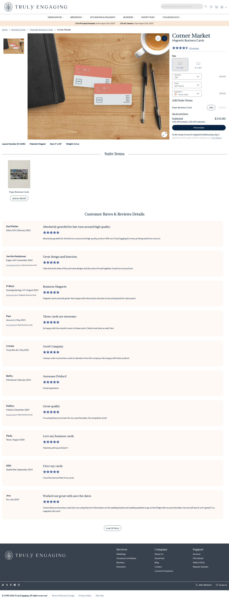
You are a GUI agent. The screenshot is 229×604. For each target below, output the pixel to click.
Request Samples (200, 566)
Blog (157, 562)
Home (5, 29)
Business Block (11, 325)
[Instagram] (20, 585)
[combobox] (184, 6)
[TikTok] (4, 585)
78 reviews (194, 48)
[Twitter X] (8, 585)
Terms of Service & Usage (63, 595)
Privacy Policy (85, 595)
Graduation (55, 17)
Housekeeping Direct (13, 265)
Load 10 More (112, 528)
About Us (159, 554)
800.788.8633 (205, 585)
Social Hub (159, 558)
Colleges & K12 (171, 17)
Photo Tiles (147, 17)
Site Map (100, 595)
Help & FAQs (199, 562)
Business (128, 17)
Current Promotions (164, 571)
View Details (216, 137)
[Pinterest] (16, 585)
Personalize (199, 127)
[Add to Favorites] (158, 38)
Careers (158, 566)
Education (121, 566)
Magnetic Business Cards (41, 29)
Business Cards (19, 29)
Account (197, 554)
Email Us (223, 585)
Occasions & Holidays (102, 17)
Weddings (76, 17)
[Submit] (205, 6)
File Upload (198, 558)
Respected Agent (12, 295)
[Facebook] (12, 585)
